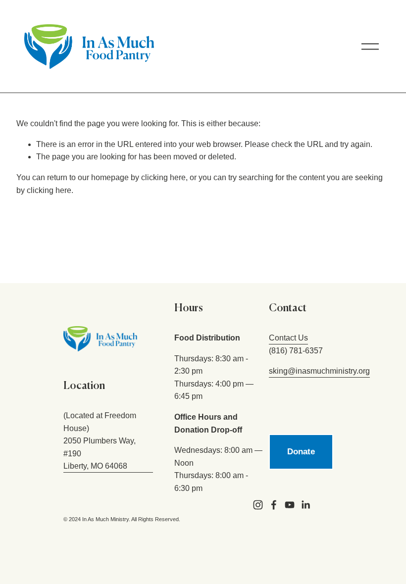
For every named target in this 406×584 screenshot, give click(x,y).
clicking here (163, 177)
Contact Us (288, 338)
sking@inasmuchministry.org (319, 371)
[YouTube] (290, 505)
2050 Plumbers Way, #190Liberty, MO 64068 (99, 453)
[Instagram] (258, 505)
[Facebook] (274, 505)
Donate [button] (301, 451)
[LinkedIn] (305, 505)
